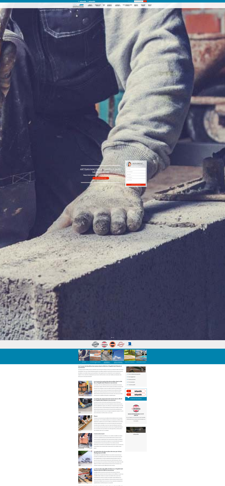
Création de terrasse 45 (136, 5)
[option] (112, 194)
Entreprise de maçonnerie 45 (109, 5)
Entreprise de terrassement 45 (117, 5)
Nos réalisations (100, 178)
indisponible (82, 1)
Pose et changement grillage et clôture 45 (127, 5)
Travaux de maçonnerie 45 (90, 5)
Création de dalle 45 (150, 5)
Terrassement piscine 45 (143, 5)
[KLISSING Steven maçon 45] (78, 5)
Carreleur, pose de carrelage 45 (98, 5)
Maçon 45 (104, 5)
